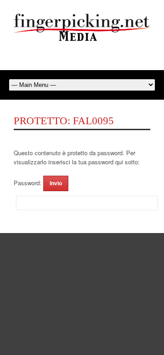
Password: (28, 182)
